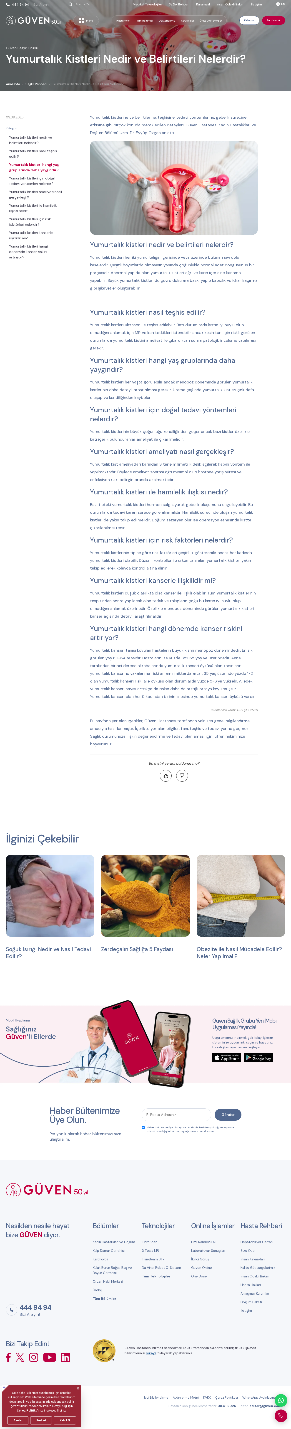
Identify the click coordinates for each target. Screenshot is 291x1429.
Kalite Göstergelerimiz (258, 1267)
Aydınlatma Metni (186, 1397)
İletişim (256, 4)
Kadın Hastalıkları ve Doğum (114, 1242)
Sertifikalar (187, 20)
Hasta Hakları (251, 1285)
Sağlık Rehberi (179, 4)
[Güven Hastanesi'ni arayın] (281, 1415)
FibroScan (149, 1242)
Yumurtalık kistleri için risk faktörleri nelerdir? (30, 222)
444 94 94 (30, 4)
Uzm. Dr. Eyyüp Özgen (140, 132)
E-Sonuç (249, 20)
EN (283, 4)
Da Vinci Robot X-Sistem (161, 1267)
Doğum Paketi (251, 1302)
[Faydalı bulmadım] (182, 776)
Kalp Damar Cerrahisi (109, 1250)
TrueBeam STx (153, 1259)
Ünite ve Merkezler (211, 20)
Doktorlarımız (167, 20)
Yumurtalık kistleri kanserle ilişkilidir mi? (31, 235)
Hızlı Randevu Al (203, 1242)
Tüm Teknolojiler (156, 1276)
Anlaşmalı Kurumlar (255, 1293)
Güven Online (201, 1267)
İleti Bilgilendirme (155, 1397)
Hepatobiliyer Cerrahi (257, 1242)
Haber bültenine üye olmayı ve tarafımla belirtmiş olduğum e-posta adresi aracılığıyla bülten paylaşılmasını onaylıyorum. (190, 1129)
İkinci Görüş (200, 1259)
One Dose (199, 1276)
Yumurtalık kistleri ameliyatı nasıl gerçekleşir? (35, 194)
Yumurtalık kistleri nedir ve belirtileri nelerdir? (30, 140)
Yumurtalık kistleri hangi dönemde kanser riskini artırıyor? (28, 252)
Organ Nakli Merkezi (108, 1281)
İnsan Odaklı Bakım (230, 4)
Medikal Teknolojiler (147, 4)
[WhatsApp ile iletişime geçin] (281, 1400)
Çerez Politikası (226, 1397)
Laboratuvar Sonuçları (208, 1250)
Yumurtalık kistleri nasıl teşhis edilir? (33, 154)
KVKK (207, 1397)
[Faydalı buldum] (166, 776)
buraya (151, 1353)
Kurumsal (203, 4)
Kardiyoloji (100, 1259)
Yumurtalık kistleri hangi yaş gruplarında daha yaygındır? (34, 167)
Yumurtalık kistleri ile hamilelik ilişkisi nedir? (33, 208)
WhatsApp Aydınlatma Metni (263, 1397)
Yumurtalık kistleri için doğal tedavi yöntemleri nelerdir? (32, 181)
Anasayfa (13, 84)
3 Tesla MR (150, 1250)
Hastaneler (123, 20)
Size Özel (248, 1250)
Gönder (228, 1114)
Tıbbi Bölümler (144, 20)
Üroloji (97, 1290)
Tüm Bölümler (104, 1298)
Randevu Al (274, 20)
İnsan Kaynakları (253, 1259)
